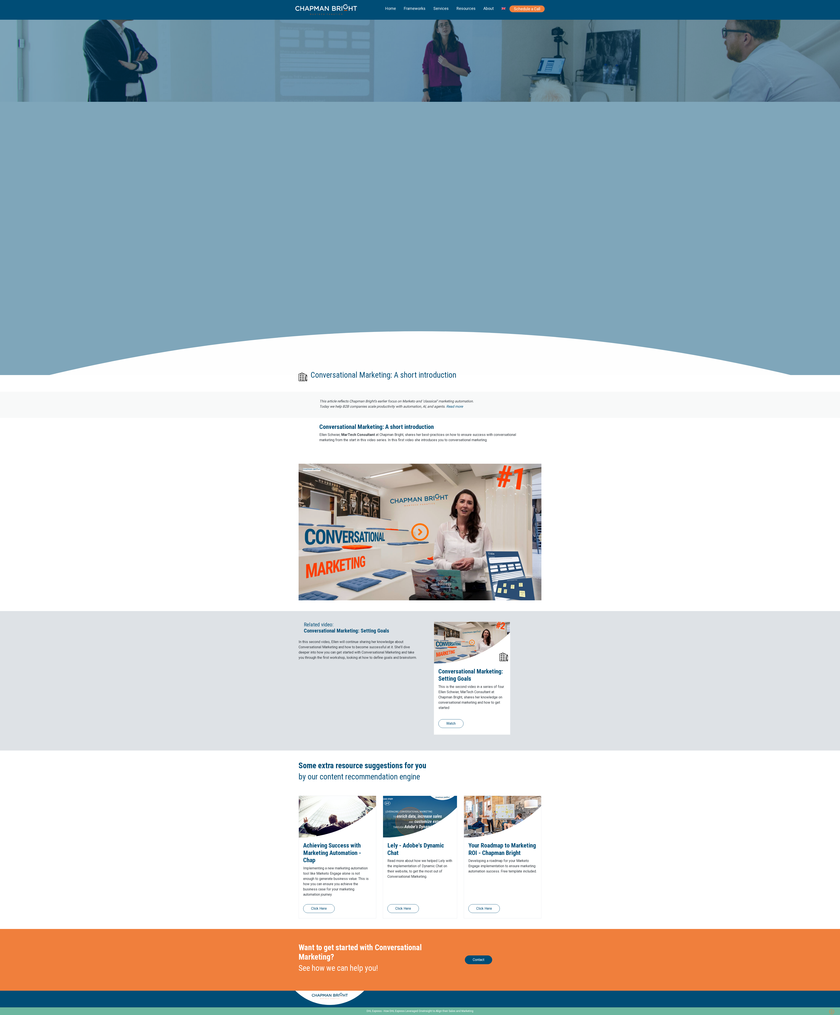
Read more (454, 406)
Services (441, 8)
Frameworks (414, 8)
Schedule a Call (527, 9)
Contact (478, 960)
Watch (451, 723)
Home (390, 8)
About (488, 8)
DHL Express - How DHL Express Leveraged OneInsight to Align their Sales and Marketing (420, 1011)
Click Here (319, 908)
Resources (466, 8)
